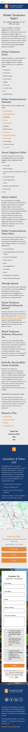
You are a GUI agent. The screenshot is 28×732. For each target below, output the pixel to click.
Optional (6, 422)
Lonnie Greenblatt (8, 419)
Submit (14, 665)
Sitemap (4, 726)
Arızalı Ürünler (7, 123)
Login (18, 726)
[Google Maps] (7, 700)
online (3, 498)
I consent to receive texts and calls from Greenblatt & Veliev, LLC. (15, 638)
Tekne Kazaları (7, 111)
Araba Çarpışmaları (9, 114)
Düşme (5, 120)
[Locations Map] (14, 515)
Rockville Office (14, 536)
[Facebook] (11, 700)
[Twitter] (21, 700)
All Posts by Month (14, 434)
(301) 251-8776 (18, 498)
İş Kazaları (6, 147)
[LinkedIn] (16, 700)
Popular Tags (14, 431)
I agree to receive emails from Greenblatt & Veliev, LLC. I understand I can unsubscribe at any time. (16, 655)
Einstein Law (5, 723)
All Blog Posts (7, 416)
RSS (14, 439)
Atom (14, 437)
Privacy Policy (12, 643)
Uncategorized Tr (8, 425)
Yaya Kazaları (7, 138)
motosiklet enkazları (9, 135)
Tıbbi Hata (6, 132)
